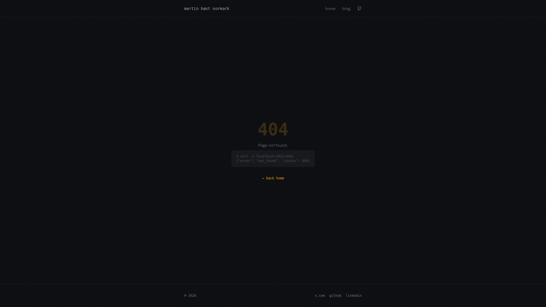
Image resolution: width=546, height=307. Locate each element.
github (335, 296)
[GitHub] (359, 8)
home (330, 8)
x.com (320, 296)
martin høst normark (206, 8)
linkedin (354, 296)
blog (346, 8)
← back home (273, 178)
